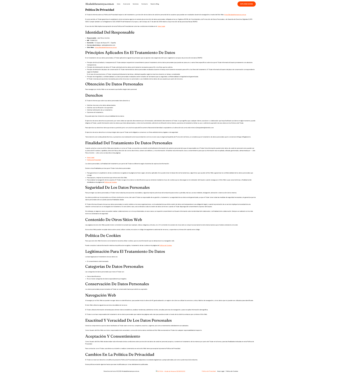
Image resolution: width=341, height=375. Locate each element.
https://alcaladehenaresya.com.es (235, 15)
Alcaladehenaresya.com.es (99, 3)
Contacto (144, 4)
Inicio (118, 4)
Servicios (136, 4)
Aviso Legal (161, 26)
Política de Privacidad (94, 160)
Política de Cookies (110, 182)
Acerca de (126, 4)
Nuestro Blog (155, 4)
